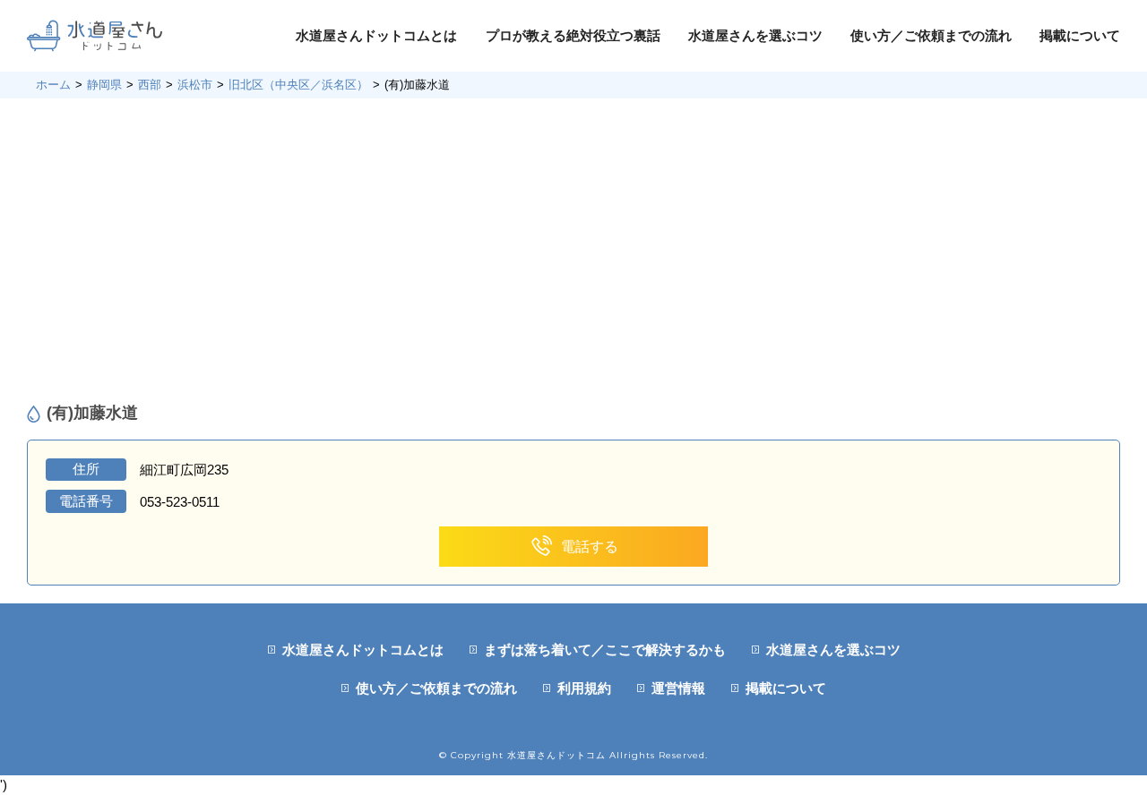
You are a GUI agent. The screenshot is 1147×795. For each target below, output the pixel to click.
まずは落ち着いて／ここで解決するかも (605, 649)
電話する (589, 546)
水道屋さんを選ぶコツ (755, 35)
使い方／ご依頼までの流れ (931, 35)
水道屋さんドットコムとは (376, 35)
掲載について (1079, 35)
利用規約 (584, 688)
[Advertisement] (573, 250)
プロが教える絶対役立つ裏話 (573, 35)
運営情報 (678, 688)
